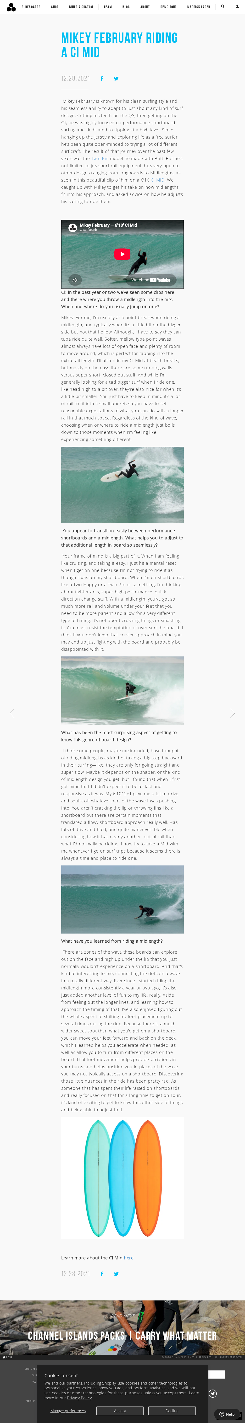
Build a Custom (81, 7)
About (145, 7)
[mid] (122, 1178)
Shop (55, 7)
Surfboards (31, 7)
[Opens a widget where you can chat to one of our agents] (227, 1415)
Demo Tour (169, 7)
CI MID (158, 180)
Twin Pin (100, 158)
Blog (126, 7)
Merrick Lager (198, 7)
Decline (172, 1410)
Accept (120, 1410)
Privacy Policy (79, 1398)
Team (108, 7)
